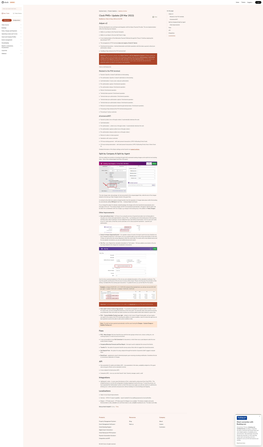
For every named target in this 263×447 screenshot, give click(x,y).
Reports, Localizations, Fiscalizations (7, 46)
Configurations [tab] (16, 20)
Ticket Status (18, 13)
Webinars (4, 53)
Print (156, 17)
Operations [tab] (7, 20)
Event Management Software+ (107, 424)
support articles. (135, 149)
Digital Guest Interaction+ (106, 430)
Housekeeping (5, 43)
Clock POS (4, 50)
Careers (161, 424)
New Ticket (6, 13)
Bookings (4, 28)
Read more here (241, 443)
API (169, 30)
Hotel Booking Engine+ (105, 427)
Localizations (172, 36)
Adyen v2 (171, 14)
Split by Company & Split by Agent (177, 22)
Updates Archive (122, 11)
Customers (162, 427)
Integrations (171, 33)
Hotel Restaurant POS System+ (107, 433)
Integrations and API (104, 438)
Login (258, 2)
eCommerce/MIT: (174, 19)
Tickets (243, 2)
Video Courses (5, 25)
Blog (130, 421)
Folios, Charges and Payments (9, 31)
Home (237, 2)
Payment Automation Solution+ (107, 435)
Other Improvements (175, 25)
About (161, 421)
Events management (7, 40)
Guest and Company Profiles (9, 37)
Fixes (170, 27)
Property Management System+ (107, 421)
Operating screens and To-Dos (9, 34)
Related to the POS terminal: (177, 16)
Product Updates (112, 11)
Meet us (131, 424)
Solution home (102, 11)
